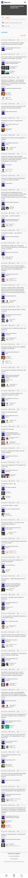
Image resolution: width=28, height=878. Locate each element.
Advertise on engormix (14, 853)
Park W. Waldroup (13, 683)
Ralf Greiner (12, 843)
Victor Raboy (12, 71)
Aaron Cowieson (8, 128)
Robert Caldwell (13, 420)
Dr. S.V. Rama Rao (9, 169)
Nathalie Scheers (13, 644)
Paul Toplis (7, 491)
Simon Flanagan (8, 764)
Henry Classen (13, 745)
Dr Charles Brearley (14, 66)
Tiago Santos (8, 97)
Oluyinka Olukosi (13, 300)
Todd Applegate (13, 441)
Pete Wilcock (8, 496)
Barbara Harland (13, 337)
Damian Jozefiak (13, 532)
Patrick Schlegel (13, 625)
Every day (23, 35)
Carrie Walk (7, 569)
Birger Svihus (12, 725)
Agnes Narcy (12, 588)
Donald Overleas (13, 474)
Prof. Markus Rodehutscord (15, 798)
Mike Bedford (8, 92)
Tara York (7, 513)
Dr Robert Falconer (13, 384)
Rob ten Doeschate (9, 256)
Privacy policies (14, 859)
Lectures (7, 17)
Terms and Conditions (14, 856)
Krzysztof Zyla (12, 319)
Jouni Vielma (12, 224)
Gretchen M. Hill (13, 663)
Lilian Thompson (13, 278)
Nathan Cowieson (9, 379)
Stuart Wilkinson (13, 147)
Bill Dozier (12, 206)
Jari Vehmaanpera (9, 607)
